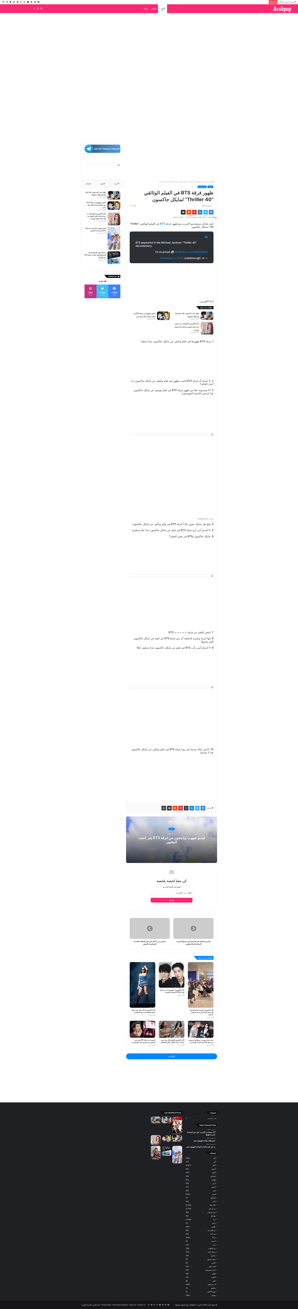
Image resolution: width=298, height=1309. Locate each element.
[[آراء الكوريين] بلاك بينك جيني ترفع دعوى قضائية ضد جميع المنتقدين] (142, 985)
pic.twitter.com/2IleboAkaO (191, 251)
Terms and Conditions (120, 1305)
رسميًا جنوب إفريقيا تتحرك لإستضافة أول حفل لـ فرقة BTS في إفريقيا (95, 254)
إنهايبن (213, 1180)
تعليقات (88, 183)
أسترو (214, 1169)
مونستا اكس (211, 1292)
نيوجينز (213, 1295)
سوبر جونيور (211, 1259)
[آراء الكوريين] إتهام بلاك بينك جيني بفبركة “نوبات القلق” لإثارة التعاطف (172, 1041)
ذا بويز (213, 1241)
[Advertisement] (149, 58)
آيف (214, 1158)
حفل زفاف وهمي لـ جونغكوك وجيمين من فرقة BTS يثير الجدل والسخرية (201, 1041)
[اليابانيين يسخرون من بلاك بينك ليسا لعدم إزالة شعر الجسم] (156, 1120)
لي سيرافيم (212, 1284)
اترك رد (172, 1056)
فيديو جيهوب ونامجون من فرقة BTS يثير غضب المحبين (171, 840)
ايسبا (214, 1194)
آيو (215, 1162)
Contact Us (141, 1305)
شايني (214, 1263)
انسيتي (213, 1187)
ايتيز (214, 1190)
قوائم (153, 8)
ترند (214, 1219)
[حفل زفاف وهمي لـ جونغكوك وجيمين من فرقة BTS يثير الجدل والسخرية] (200, 1029)
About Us (132, 1305)
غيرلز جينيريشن (210, 1270)
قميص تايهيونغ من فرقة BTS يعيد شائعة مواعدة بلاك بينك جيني (96, 204)
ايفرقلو (213, 1198)
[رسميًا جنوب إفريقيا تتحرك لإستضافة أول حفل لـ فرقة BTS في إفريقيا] (114, 257)
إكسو (214, 1172)
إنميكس (213, 1176)
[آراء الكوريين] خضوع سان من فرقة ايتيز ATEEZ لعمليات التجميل (172, 991)
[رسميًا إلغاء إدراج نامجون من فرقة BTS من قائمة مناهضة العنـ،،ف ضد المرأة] (156, 1152)
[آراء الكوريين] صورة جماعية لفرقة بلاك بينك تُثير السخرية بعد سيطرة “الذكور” (201, 1012)
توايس (213, 1227)
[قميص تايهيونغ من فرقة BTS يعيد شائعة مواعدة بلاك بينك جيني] (163, 316)
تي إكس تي (212, 1230)
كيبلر (214, 1281)
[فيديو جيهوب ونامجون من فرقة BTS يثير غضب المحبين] (114, 238)
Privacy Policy (106, 1305)
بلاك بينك (213, 1205)
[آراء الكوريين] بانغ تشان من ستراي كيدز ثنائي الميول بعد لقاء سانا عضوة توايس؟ (187, 327)
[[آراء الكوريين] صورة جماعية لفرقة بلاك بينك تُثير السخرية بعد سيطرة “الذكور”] (200, 985)
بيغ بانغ (213, 1216)
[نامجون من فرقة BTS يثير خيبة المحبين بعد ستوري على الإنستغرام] (142, 1029)
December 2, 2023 (172, 258)
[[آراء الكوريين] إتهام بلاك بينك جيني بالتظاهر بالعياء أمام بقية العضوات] (177, 1125)
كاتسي (213, 1277)
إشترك (171, 900)
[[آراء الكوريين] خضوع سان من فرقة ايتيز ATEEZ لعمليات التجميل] (171, 975)
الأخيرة (116, 183)
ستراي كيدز (212, 1252)
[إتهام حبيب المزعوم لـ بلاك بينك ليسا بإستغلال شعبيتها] (207, 316)
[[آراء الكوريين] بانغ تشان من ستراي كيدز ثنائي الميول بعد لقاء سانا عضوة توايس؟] (207, 328)
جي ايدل (213, 1234)
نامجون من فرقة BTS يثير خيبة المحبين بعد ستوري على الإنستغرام (143, 1041)
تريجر (214, 1223)
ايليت (214, 1201)
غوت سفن (212, 1266)
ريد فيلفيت (212, 1248)
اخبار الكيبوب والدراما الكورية (90, 1305)
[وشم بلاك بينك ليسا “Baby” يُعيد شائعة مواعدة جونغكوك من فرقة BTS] (166, 1120)
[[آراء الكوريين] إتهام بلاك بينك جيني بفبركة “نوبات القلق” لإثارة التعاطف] (171, 1029)
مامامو (213, 1288)
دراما (146, 8)
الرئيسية (209, 182)
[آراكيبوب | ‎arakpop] (282, 8)
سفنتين (213, 1255)
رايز (214, 1245)
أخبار (163, 8)
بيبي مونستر (211, 1212)
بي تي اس (202, 187)
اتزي (214, 1183)
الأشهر (102, 183)
